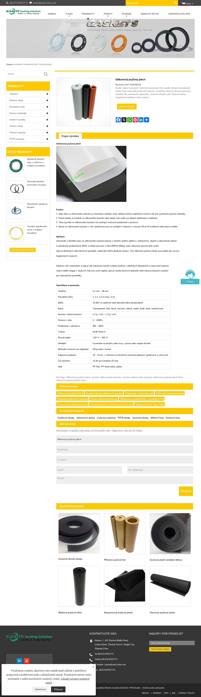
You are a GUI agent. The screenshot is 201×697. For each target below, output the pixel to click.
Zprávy (108, 14)
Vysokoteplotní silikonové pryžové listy (112, 404)
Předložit (185, 491)
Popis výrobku (70, 136)
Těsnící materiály (18, 113)
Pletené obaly (16, 100)
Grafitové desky (65, 417)
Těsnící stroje (16, 126)
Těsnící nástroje (17, 132)
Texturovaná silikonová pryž (72, 404)
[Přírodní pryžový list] (124, 533)
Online (190, 281)
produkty (88, 14)
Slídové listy (157, 417)
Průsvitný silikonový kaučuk (72, 399)
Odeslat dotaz (150, 14)
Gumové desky (45, 64)
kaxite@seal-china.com (44, 3)
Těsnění (13, 94)
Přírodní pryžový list (115, 560)
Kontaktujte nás (179, 14)
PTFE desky (124, 417)
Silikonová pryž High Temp (150, 404)
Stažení (126, 14)
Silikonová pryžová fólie (70, 393)
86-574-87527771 (19, 3)
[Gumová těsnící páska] (79, 533)
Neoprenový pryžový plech (118, 612)
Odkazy (145, 693)
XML (174, 693)
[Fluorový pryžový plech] (170, 586)
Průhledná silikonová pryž (139, 393)
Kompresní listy (30, 64)
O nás (69, 14)
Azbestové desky (85, 417)
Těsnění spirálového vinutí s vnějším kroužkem (37, 229)
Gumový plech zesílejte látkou (166, 560)
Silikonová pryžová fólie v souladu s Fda (142, 399)
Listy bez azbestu (106, 417)
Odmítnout (40, 689)
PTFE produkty (16, 139)
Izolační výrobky (17, 119)
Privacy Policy (187, 693)
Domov (52, 14)
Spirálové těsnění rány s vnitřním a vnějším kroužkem (36, 162)
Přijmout (58, 689)
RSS (166, 693)
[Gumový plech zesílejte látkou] (170, 533)
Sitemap (157, 693)
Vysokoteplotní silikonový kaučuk (104, 393)
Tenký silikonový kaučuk (104, 399)
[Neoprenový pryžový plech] (124, 586)
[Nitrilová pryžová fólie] (79, 586)
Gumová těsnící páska (70, 559)
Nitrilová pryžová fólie (70, 612)
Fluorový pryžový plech (162, 612)
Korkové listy (173, 417)
